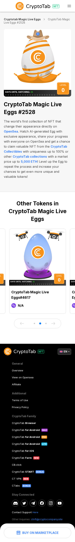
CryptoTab (24, 423)
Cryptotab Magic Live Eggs (22, 19)
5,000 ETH (29, 161)
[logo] (37, 6)
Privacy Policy (20, 407)
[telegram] (33, 503)
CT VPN (16, 478)
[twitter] (24, 503)
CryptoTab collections (30, 156)
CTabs (16, 485)
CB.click (17, 464)
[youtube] (59, 503)
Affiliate (16, 384)
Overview (17, 370)
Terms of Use (20, 400)
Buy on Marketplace (40, 533)
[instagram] (50, 503)
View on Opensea (22, 377)
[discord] (15, 503)
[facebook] (41, 503)
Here (35, 512)
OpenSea (11, 131)
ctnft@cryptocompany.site (46, 519)
